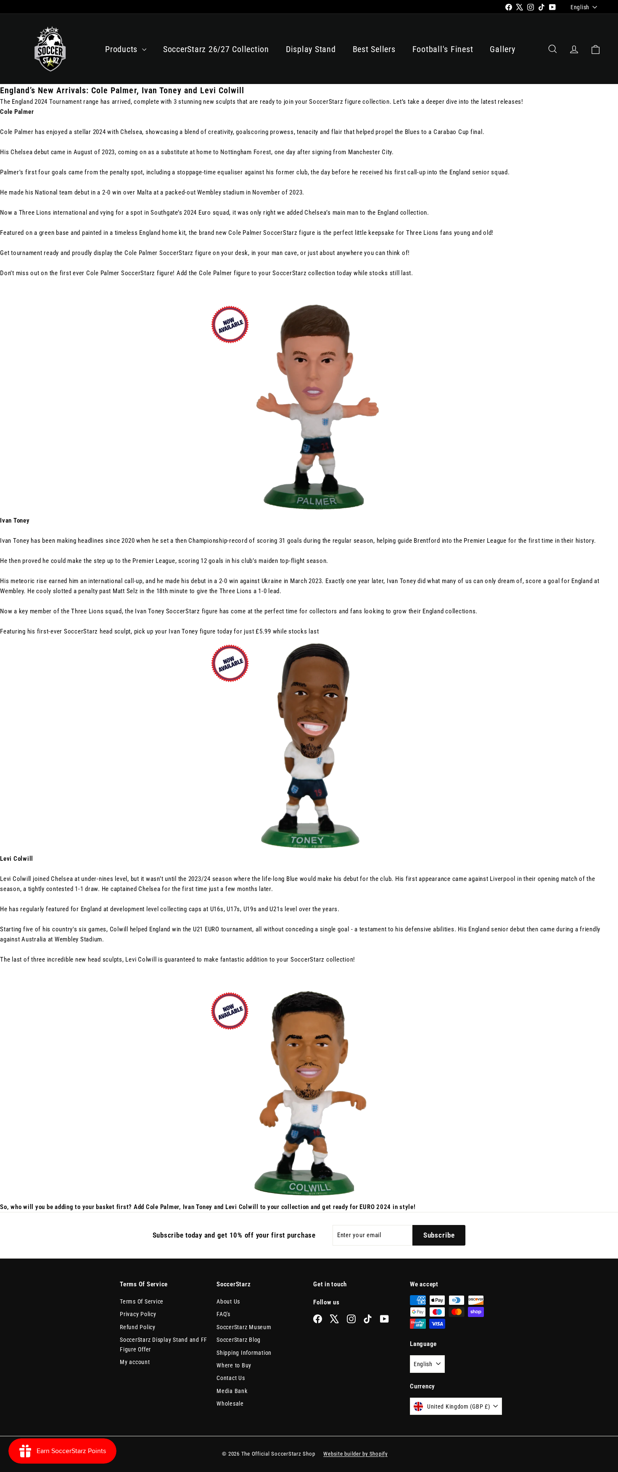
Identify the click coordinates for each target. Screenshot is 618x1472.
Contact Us (231, 1378)
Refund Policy (138, 1327)
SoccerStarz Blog (239, 1339)
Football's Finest (442, 49)
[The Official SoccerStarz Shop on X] (334, 1318)
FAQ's (223, 1314)
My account (135, 1362)
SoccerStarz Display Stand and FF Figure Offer (163, 1344)
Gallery (502, 49)
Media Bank (232, 1391)
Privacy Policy (138, 1314)
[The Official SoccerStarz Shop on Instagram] (351, 1318)
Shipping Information (244, 1352)
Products (122, 49)
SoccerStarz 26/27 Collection (216, 49)
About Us (228, 1301)
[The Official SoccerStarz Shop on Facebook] (317, 1318)
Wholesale (230, 1403)
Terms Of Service (142, 1301)
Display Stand (311, 49)
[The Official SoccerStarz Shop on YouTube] (384, 1318)
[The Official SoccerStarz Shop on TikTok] (367, 1318)
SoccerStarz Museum (244, 1327)
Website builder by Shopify (355, 1454)
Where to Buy (234, 1365)
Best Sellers (374, 49)
